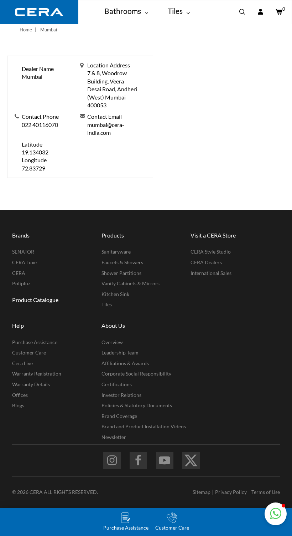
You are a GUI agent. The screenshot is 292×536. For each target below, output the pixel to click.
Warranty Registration (36, 374)
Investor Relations (121, 395)
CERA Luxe (24, 262)
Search (242, 12)
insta (112, 460)
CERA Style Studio (211, 252)
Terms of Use (265, 492)
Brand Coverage (119, 416)
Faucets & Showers (122, 262)
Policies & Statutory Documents (136, 405)
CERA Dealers (206, 262)
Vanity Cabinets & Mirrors (130, 283)
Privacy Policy (231, 492)
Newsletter (113, 437)
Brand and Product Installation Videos (143, 426)
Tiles (106, 304)
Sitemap (201, 492)
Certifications (116, 384)
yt (164, 460)
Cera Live (22, 363)
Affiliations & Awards (125, 363)
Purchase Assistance (34, 342)
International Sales (211, 273)
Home (26, 29)
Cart (278, 12)
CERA (18, 273)
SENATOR (23, 252)
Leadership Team (120, 352)
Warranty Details (31, 384)
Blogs (18, 405)
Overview (112, 342)
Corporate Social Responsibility (136, 374)
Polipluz (21, 283)
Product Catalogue (35, 299)
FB (138, 460)
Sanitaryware (116, 252)
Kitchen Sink (115, 294)
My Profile (260, 12)
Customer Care (29, 352)
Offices (20, 395)
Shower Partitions (121, 273)
